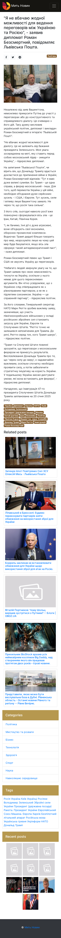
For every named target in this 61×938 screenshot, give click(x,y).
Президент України (25, 810)
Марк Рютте (27, 422)
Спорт (9, 762)
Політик (41, 415)
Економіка (31, 415)
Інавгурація (40, 422)
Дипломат (18, 406)
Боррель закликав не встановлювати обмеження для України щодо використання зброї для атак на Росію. (29, 565)
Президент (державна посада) (19, 412)
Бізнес (9, 739)
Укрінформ (33, 821)
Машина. (16, 813)
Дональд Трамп (12, 422)
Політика (52, 56)
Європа (28, 406)
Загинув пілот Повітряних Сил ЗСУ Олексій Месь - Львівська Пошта (26, 472)
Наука (9, 770)
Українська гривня (15, 821)
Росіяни (42, 798)
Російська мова (35, 817)
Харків (37, 813)
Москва (39, 412)
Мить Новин (20, 6)
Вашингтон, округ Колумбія (34, 419)
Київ (23, 798)
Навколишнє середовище (21, 778)
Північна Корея (12, 419)
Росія (7, 798)
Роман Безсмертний (14, 425)
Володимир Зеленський (16, 409)
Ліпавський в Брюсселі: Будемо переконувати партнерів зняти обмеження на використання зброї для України (29, 517)
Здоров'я (11, 755)
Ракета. (8, 810)
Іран (22, 415)
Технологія (12, 747)
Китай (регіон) (11, 415)
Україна (8, 406)
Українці (32, 798)
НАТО (36, 406)
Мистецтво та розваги (20, 732)
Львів (43, 406)
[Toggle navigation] (54, 6)
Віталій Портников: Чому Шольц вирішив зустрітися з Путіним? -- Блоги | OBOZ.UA (30, 613)
